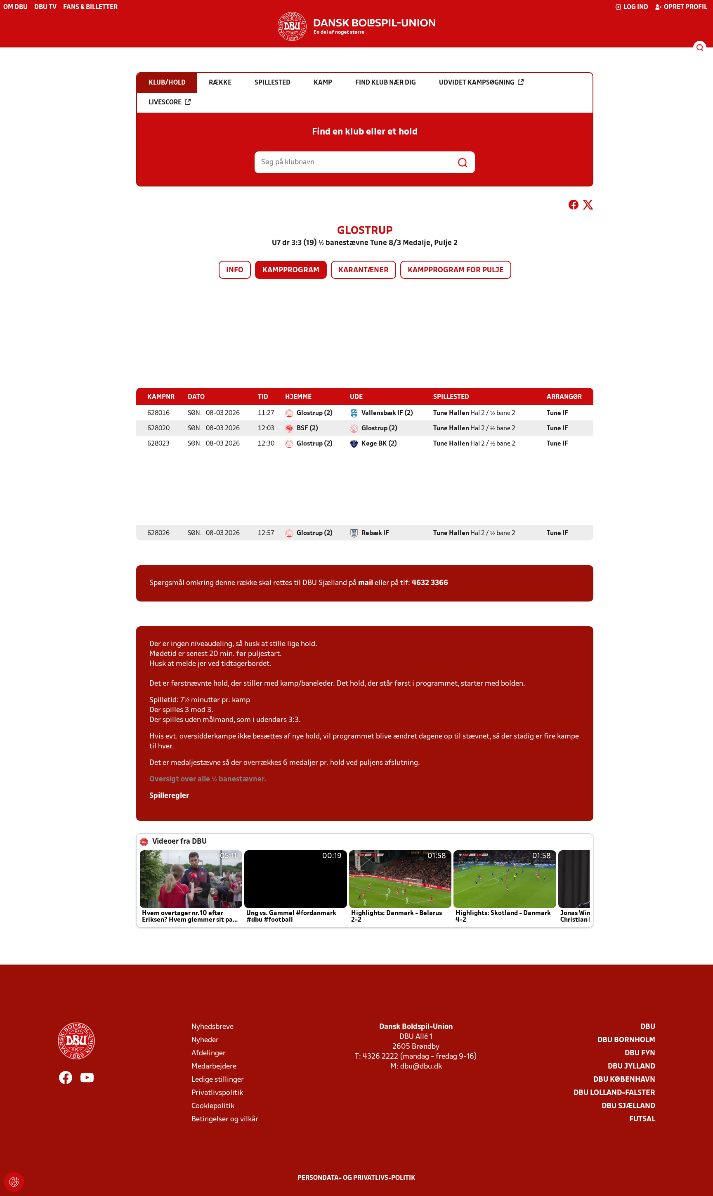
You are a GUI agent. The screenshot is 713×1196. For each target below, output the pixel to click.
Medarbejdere (213, 1066)
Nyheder (205, 1040)
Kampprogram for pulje (456, 270)
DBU (647, 1027)
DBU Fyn (640, 1053)
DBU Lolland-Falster (614, 1093)
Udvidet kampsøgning (477, 83)
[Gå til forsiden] (356, 26)
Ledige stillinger (217, 1079)
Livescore (165, 103)
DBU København (624, 1079)
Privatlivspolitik (217, 1093)
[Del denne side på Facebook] (573, 206)
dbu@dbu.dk (421, 1066)
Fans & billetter (90, 7)
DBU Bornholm (626, 1040)
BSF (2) (307, 429)
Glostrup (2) (315, 413)
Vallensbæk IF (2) (387, 413)
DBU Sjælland (628, 1106)
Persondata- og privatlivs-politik (356, 1178)
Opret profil (685, 7)
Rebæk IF (375, 533)
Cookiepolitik (212, 1106)
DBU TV (45, 7)
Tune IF (557, 413)
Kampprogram (290, 270)
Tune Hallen (451, 413)
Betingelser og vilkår (224, 1119)
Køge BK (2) (379, 444)
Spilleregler (169, 796)
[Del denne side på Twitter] (588, 206)
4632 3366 (430, 583)
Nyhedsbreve (212, 1027)
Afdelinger (208, 1053)
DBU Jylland (631, 1066)
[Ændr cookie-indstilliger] (14, 1182)
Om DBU (15, 7)
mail (365, 583)
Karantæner (363, 270)
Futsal (642, 1119)
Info (234, 270)
